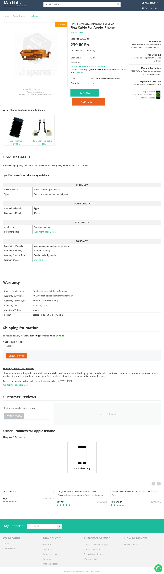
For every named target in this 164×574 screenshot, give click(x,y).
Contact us (48, 549)
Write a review (77, 32)
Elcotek (96, 571)
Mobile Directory (51, 563)
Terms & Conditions (93, 554)
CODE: (73, 78)
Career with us (50, 554)
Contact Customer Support (97, 544)
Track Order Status (93, 549)
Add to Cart (88, 101)
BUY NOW (84, 92)
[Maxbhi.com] (15, 3)
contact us (43, 381)
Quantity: (74, 83)
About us (47, 544)
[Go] (59, 526)
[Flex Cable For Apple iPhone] (35, 54)
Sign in (5, 543)
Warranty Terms (41, 305)
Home (6, 15)
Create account (9, 548)
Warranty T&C (90, 558)
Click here (38, 259)
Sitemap (47, 558)
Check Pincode (16, 355)
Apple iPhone (19, 15)
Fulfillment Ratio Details (45, 231)
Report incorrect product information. (88, 66)
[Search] (118, 4)
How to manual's (132, 544)
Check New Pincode (12, 341)
